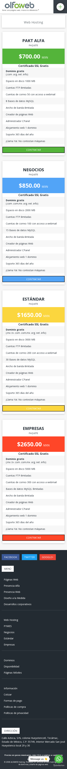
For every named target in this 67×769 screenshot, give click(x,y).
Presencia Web (12, 591)
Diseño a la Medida (14, 598)
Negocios (9, 632)
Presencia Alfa (12, 585)
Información (10, 688)
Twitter (29, 557)
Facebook (10, 557)
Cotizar (8, 694)
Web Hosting (11, 620)
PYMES (8, 626)
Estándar (9, 638)
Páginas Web (11, 579)
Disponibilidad (11, 666)
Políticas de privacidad (16, 713)
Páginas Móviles (13, 672)
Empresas (9, 644)
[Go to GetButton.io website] (58, 765)
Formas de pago (13, 700)
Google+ (47, 557)
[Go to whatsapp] (58, 759)
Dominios (9, 660)
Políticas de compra (15, 706)
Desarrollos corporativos (17, 604)
